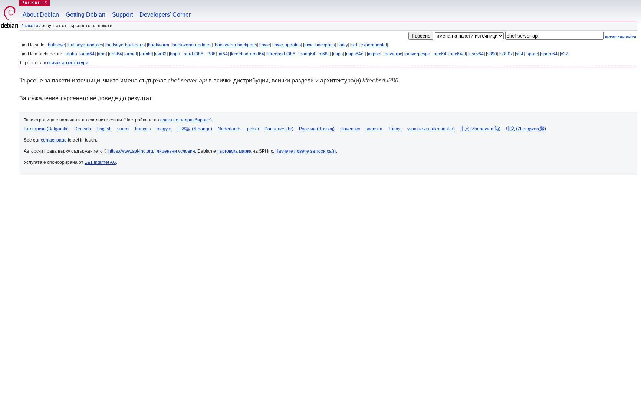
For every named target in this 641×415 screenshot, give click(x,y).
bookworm (158, 45)
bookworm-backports (236, 45)
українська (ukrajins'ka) (431, 129)
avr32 (161, 53)
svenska (374, 129)
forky (343, 45)
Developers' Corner (165, 15)
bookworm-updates (191, 45)
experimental (374, 45)
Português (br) (278, 129)
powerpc (393, 53)
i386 (211, 53)
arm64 (115, 53)
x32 (564, 53)
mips (338, 53)
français (143, 129)
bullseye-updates (85, 45)
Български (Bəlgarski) (46, 129)
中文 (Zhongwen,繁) (526, 129)
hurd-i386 (193, 53)
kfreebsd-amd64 (247, 53)
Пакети (31, 25)
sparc (532, 53)
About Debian (41, 15)
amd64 (87, 53)
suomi (123, 129)
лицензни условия (176, 151)
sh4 (519, 53)
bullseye (56, 45)
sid (354, 45)
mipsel (374, 53)
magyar (164, 129)
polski (253, 129)
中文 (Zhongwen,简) (480, 129)
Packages (34, 3)
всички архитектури (67, 62)
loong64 (307, 53)
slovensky (350, 129)
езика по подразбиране (185, 120)
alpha (71, 53)
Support (122, 15)
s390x (506, 53)
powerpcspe (417, 53)
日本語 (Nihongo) (194, 129)
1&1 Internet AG (100, 162)
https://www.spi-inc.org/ (131, 151)
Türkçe (395, 129)
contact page (54, 140)
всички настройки (620, 36)
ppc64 (440, 53)
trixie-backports (319, 45)
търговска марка (234, 151)
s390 (492, 53)
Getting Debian (85, 15)
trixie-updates (287, 45)
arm (102, 53)
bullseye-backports (125, 45)
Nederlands (229, 129)
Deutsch (82, 129)
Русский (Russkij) (317, 129)
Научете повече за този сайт (305, 151)
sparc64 (549, 53)
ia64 (223, 53)
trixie (265, 45)
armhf (146, 53)
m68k (324, 53)
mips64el (355, 53)
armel (131, 53)
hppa (175, 53)
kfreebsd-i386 (281, 53)
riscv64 (476, 53)
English (104, 129)
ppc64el (458, 53)
